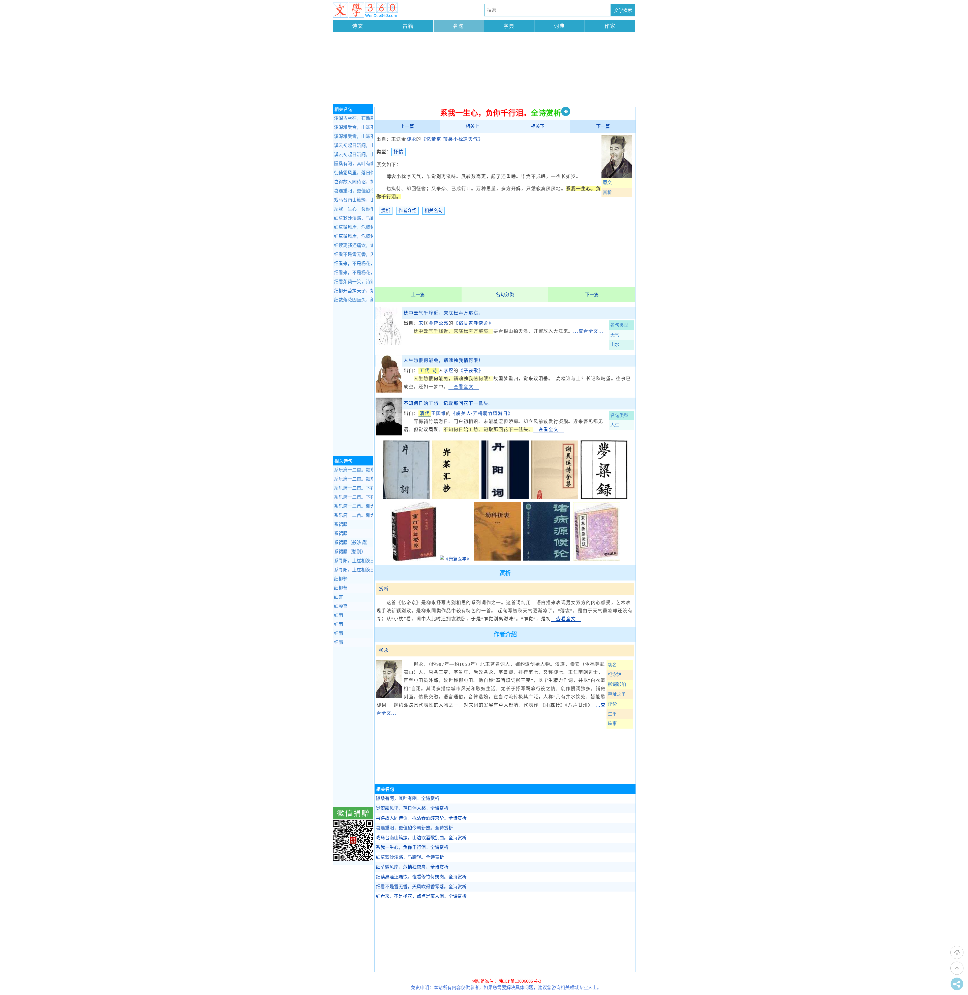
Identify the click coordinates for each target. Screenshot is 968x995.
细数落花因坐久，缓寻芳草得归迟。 (353, 299)
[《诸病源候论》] (546, 559)
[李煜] (389, 391)
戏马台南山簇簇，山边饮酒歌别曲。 (421, 837)
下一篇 (603, 126)
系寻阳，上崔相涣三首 (353, 560)
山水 (614, 344)
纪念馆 (614, 674)
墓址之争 (617, 694)
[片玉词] (406, 497)
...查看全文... (588, 331)
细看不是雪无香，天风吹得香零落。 (421, 886)
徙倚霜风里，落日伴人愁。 (412, 808)
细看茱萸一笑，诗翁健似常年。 (353, 281)
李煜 (449, 370)
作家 (610, 26)
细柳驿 (341, 579)
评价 (612, 704)
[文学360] (365, 10)
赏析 (607, 192)
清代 (425, 413)
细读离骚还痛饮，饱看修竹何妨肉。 (421, 876)
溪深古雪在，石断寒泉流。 (353, 118)
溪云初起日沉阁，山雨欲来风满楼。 (353, 145)
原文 (607, 182)
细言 (338, 597)
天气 (614, 335)
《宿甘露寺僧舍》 (473, 323)
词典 (559, 26)
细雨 (338, 615)
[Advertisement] (484, 69)
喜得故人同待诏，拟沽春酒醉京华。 (421, 818)
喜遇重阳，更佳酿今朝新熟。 (414, 828)
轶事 (612, 723)
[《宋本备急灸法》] (596, 559)
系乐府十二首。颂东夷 (353, 470)
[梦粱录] (604, 497)
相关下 (537, 126)
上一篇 (407, 126)
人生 (614, 425)
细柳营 (341, 588)
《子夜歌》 (471, 370)
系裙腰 (341, 524)
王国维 (438, 413)
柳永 (411, 139)
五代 (425, 370)
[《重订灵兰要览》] (414, 559)
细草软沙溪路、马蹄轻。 (410, 857)
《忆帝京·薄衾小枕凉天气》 (452, 139)
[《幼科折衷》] (497, 559)
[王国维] (389, 433)
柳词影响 (617, 684)
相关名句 (434, 210)
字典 (509, 26)
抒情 (399, 151)
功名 (612, 665)
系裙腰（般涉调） (352, 542)
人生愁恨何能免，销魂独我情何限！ (443, 360)
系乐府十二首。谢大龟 (353, 506)
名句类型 (619, 325)
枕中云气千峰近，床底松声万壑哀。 (443, 313)
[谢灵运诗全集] (554, 497)
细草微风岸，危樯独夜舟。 (412, 867)
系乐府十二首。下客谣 (353, 488)
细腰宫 (341, 606)
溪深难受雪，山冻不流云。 (353, 127)
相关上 (472, 126)
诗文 (357, 26)
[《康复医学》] (455, 559)
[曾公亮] (389, 343)
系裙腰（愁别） (350, 551)
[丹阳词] (505, 497)
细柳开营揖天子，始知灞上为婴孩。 (353, 290)
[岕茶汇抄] (455, 497)
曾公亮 (441, 323)
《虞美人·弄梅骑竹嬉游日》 (482, 413)
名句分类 (505, 294)
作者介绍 (407, 210)
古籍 (408, 26)
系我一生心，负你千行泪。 (412, 847)
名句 (458, 26)
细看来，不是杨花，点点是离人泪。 (421, 896)
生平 (612, 713)
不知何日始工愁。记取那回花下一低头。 (448, 403)
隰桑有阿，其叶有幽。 (407, 798)
